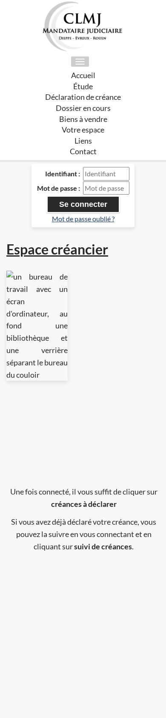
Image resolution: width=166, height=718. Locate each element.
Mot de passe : (58, 188)
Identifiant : (62, 174)
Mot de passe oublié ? (83, 219)
